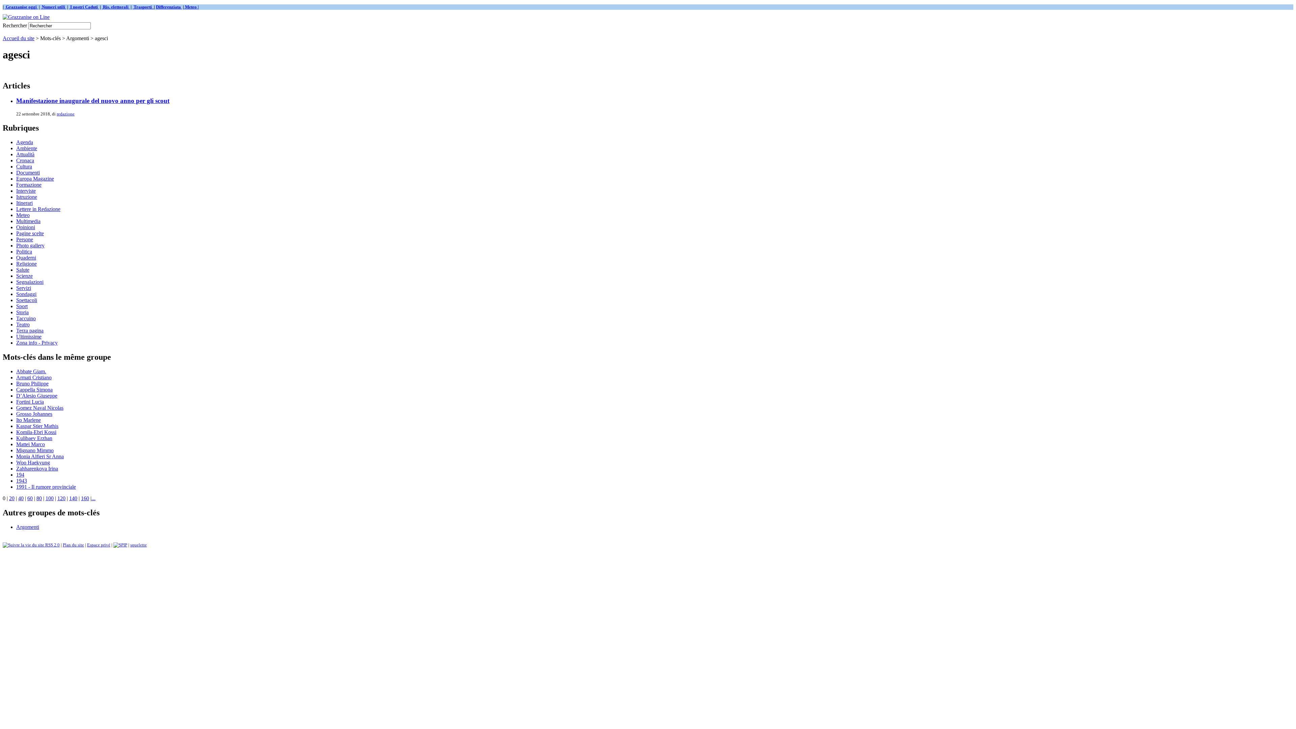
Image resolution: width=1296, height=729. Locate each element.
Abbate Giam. (31, 371)
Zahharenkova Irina (37, 468)
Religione (26, 264)
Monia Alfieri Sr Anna (40, 456)
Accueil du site (18, 38)
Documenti (28, 173)
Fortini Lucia (30, 402)
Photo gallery (30, 245)
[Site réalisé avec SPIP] (120, 544)
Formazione (29, 185)
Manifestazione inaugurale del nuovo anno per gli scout (92, 100)
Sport (22, 306)
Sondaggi (26, 294)
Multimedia (28, 221)
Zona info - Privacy (37, 343)
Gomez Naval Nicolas (39, 408)
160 (85, 498)
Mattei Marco (30, 444)
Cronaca (25, 160)
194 (20, 475)
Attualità (25, 154)
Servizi (23, 288)
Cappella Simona (34, 390)
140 (73, 498)
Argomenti (27, 527)
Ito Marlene (28, 420)
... (93, 498)
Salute (22, 270)
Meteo (23, 215)
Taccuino (26, 318)
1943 (21, 481)
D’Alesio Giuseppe (36, 396)
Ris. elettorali (116, 6)
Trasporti (143, 6)
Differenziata (169, 6)
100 (50, 498)
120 (61, 498)
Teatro (23, 324)
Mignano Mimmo (35, 450)
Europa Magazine (35, 179)
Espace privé (98, 544)
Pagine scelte (30, 233)
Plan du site (73, 544)
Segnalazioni (30, 282)
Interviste (26, 191)
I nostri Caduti (84, 6)
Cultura (24, 166)
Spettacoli (26, 300)
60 (30, 498)
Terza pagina (30, 330)
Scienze (24, 276)
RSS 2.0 (52, 544)
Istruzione (26, 197)
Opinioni (25, 227)
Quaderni (26, 258)
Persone (24, 239)
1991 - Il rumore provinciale (46, 487)
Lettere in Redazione (38, 209)
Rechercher (15, 25)
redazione (66, 113)
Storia (22, 312)
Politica (24, 251)
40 (21, 498)
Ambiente (26, 148)
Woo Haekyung (33, 462)
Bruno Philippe (32, 383)
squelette (138, 544)
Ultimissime (29, 337)
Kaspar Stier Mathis (37, 426)
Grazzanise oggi (21, 6)
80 (39, 498)
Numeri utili (53, 6)
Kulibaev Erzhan (34, 438)
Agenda (24, 142)
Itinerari (24, 203)
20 (12, 498)
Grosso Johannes (34, 414)
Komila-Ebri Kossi (36, 432)
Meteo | (191, 6)
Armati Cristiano (34, 377)
